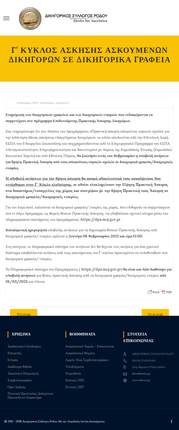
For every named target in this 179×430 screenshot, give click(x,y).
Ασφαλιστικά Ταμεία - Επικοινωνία (89, 346)
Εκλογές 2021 (74, 380)
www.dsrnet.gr (141, 380)
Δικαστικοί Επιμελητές (23, 373)
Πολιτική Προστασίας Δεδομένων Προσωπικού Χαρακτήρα (30, 395)
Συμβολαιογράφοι (20, 380)
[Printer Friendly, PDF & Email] (159, 292)
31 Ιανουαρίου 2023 (27, 102)
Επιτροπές (15, 353)
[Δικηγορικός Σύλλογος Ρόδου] (65, 18)
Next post (155, 314)
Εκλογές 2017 (74, 387)
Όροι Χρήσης (17, 387)
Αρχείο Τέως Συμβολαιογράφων (87, 360)
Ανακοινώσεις (47, 102)
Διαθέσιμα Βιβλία (20, 367)
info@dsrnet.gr (141, 373)
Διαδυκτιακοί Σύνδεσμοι (24, 346)
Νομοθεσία (73, 373)
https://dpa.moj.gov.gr (100, 219)
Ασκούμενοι (62, 102)
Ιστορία (13, 360)
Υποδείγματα (74, 367)
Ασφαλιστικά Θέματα (80, 353)
